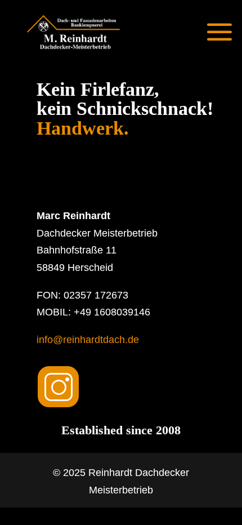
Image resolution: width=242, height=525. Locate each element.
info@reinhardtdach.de (88, 339)
